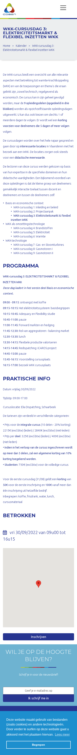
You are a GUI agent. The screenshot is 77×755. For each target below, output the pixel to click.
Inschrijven (38, 637)
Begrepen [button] (38, 744)
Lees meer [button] (62, 734)
